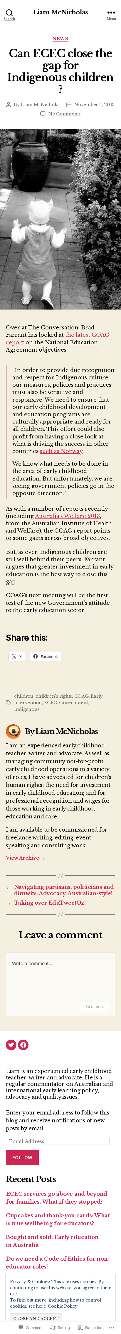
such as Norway (61, 451)
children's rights (54, 696)
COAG (81, 696)
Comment (95, 1006)
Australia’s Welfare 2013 (67, 516)
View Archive (25, 858)
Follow (22, 1157)
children (23, 696)
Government (73, 702)
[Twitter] (11, 1045)
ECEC (50, 702)
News (60, 38)
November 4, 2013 (94, 104)
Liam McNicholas (60, 12)
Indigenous (26, 709)
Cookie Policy (63, 1306)
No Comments (64, 114)
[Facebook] (23, 1045)
